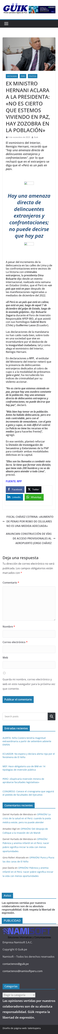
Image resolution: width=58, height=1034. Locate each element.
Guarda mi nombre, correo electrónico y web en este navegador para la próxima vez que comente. (29, 684)
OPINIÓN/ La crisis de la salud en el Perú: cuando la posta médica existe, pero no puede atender (27, 818)
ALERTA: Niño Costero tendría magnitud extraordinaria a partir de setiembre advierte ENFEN (27, 741)
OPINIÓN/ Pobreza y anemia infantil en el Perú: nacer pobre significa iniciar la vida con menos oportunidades (28, 871)
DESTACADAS (12, 76)
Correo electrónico (15, 642)
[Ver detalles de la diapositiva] (42, 9)
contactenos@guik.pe (16, 964)
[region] (42, 9)
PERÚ (23, 76)
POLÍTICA (32, 76)
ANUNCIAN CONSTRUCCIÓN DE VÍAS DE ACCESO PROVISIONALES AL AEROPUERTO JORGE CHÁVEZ (29, 538)
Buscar (51, 716)
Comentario (11, 582)
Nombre (9, 626)
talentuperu (34, 1028)
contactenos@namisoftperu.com (23, 971)
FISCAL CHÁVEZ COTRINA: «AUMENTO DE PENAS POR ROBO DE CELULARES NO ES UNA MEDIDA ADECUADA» (29, 521)
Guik (36, 137)
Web (5, 657)
